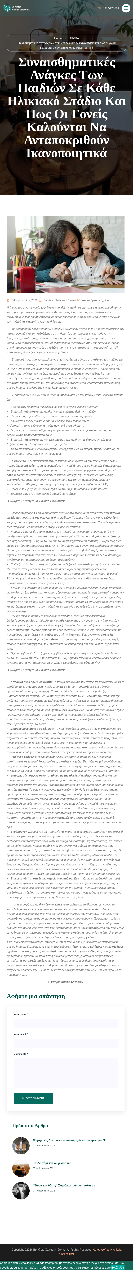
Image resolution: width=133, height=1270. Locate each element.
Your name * (21, 1014)
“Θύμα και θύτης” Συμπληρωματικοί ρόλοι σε (64, 1185)
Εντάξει (115, 1267)
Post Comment (34, 1098)
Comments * (21, 1053)
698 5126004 (111, 8)
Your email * (21, 1034)
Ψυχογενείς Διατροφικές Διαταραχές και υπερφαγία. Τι (70, 1140)
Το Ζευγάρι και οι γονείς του (52, 1163)
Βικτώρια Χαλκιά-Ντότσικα (59, 300)
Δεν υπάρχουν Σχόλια (95, 300)
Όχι (122, 1267)
